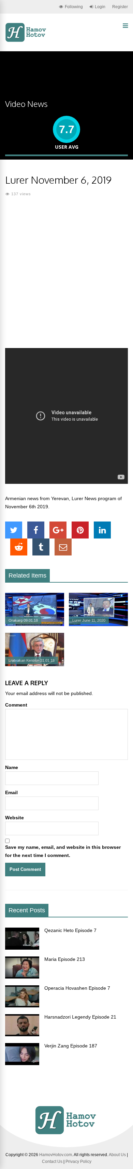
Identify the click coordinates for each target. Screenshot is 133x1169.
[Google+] (57, 530)
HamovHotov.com (55, 1154)
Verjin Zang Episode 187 (70, 1045)
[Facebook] (35, 530)
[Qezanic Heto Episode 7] (22, 948)
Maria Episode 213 (64, 959)
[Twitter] (13, 530)
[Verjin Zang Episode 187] (22, 1063)
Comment (16, 705)
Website (14, 817)
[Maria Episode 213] (22, 977)
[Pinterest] (80, 530)
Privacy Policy (78, 1161)
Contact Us (52, 1161)
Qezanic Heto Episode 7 (70, 930)
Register (120, 7)
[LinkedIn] (102, 530)
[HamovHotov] (26, 40)
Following (74, 7)
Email (11, 792)
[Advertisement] (66, 277)
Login (100, 7)
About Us (117, 1154)
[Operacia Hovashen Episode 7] (22, 1005)
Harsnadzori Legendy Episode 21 (80, 1017)
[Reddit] (18, 546)
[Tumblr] (40, 546)
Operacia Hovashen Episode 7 (77, 988)
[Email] (63, 546)
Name (11, 767)
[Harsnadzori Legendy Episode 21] (22, 1034)
